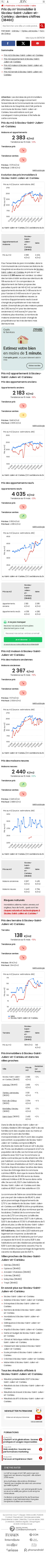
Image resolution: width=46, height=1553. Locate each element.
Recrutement (18, 1517)
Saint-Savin (7, 1116)
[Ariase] (12, 1550)
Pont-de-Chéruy (10, 1101)
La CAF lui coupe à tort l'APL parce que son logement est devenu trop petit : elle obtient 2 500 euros (22, 1475)
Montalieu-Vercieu (10, 1108)
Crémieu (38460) (12, 1275)
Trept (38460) (11, 1283)
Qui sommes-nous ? (10, 1515)
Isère (34, 6)
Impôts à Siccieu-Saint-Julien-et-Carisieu (23, 1329)
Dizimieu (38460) (12, 1265)
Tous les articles (34, 1519)
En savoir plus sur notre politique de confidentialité (21, 644)
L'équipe (22, 1515)
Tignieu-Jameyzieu (29, 31)
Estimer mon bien (34, 366)
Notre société (31, 1515)
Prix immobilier (24, 6)
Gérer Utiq (23, 1519)
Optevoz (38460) (12, 1268)
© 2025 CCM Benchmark (23, 1524)
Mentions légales (22, 1521)
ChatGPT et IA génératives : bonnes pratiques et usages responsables (20, 1440)
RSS (42, 1519)
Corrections (10, 1521)
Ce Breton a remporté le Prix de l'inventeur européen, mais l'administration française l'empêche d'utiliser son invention (21, 1499)
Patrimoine (10, 6)
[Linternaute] (12, 1540)
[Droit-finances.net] (34, 1540)
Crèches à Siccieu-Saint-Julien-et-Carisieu (24, 1359)
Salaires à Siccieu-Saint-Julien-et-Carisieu (24, 1300)
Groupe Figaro (35, 1521)
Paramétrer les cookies (10, 1519)
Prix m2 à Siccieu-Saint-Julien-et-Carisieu (23, 55)
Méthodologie (39, 170)
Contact (9, 1517)
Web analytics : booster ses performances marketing (17, 1449)
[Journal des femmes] (12, 1534)
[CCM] (34, 1534)
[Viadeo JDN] (34, 1545)
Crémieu (15, 31)
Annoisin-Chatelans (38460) (17, 1272)
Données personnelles (32, 1517)
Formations (11, 1432)
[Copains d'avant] (12, 1545)
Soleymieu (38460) (13, 1279)
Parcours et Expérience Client (17, 1458)
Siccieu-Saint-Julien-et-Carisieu (19, 1296)
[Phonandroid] (34, 1550)
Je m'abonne (21, 640)
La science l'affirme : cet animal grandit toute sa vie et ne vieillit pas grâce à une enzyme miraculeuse (23, 1491)
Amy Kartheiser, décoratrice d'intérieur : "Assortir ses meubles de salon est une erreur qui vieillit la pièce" (22, 1483)
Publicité (40, 1515)
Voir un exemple (36, 1421)
